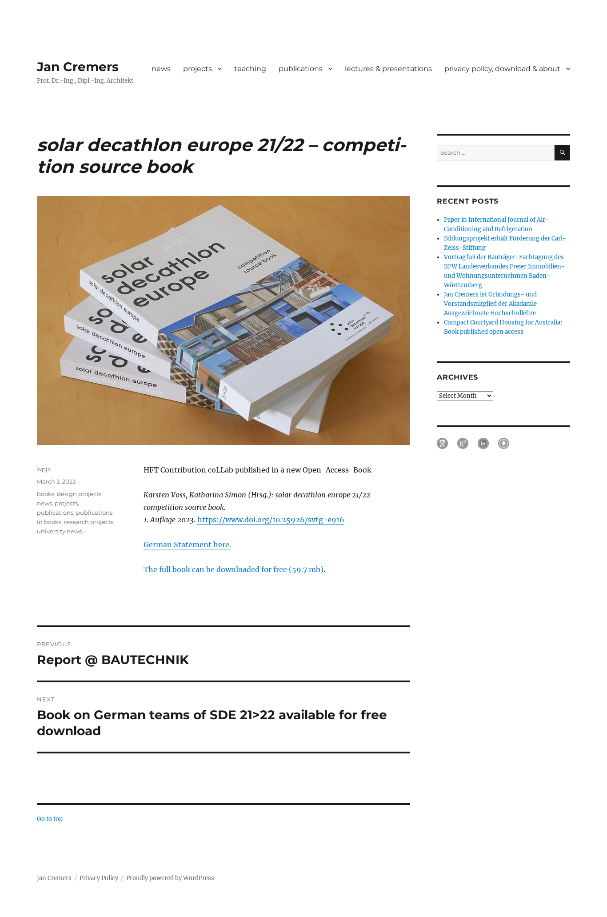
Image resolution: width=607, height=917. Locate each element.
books (45, 493)
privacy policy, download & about (502, 68)
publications (301, 68)
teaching (250, 68)
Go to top (50, 819)
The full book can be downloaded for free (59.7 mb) (233, 569)
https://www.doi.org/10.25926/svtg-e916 (270, 519)
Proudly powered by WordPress (170, 878)
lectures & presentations (388, 68)
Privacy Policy (99, 878)
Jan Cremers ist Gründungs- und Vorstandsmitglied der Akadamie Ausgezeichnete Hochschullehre (490, 304)
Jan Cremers (78, 66)
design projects (79, 493)
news (161, 68)
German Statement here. (187, 544)
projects (197, 68)
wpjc (44, 469)
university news (59, 531)
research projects (88, 521)
